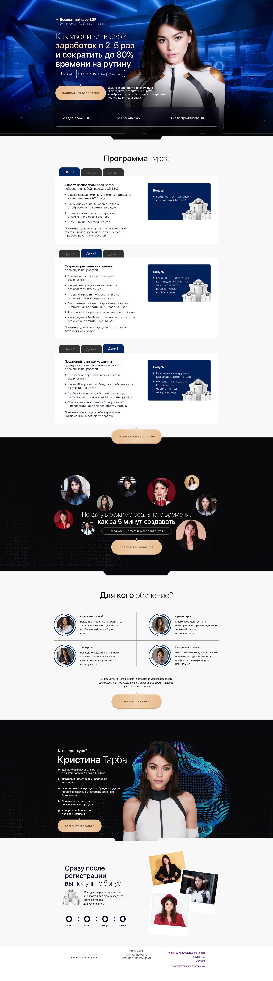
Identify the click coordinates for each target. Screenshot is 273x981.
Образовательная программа (187, 966)
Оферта (200, 960)
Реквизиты (198, 956)
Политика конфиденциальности (186, 952)
